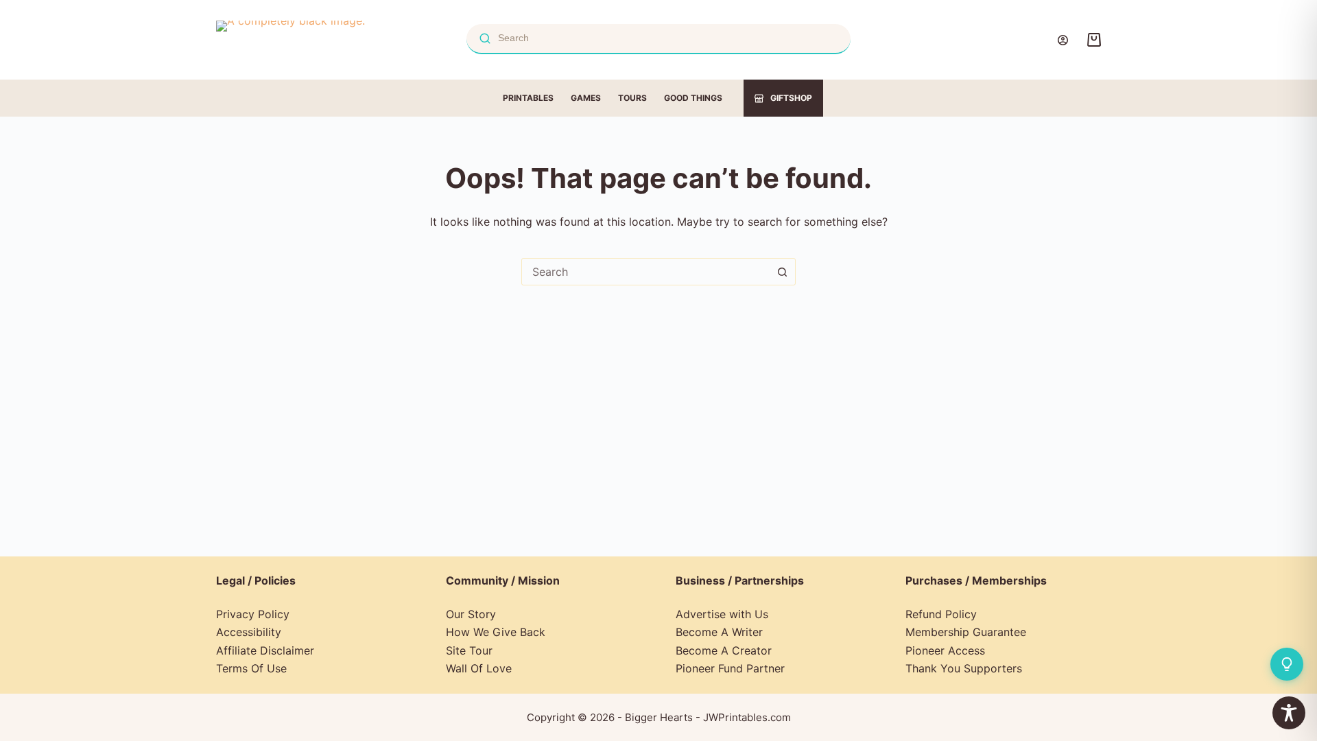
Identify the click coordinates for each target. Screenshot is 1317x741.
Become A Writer (719, 632)
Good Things (693, 98)
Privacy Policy (252, 614)
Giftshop (791, 98)
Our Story (471, 614)
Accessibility (248, 632)
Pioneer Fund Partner (730, 668)
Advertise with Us (722, 614)
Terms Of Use (251, 668)
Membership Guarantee (965, 632)
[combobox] (645, 271)
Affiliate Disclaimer (265, 650)
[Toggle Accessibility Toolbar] (1289, 713)
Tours (632, 98)
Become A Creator (724, 650)
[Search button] (782, 272)
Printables (528, 98)
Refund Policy (941, 614)
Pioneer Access (945, 650)
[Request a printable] (1286, 664)
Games (586, 98)
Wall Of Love (479, 668)
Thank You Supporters (963, 668)
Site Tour (469, 650)
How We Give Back (495, 632)
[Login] (1063, 40)
